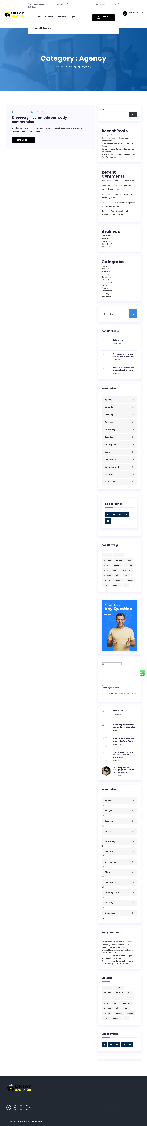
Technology (107, 288)
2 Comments (50, 112)
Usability (105, 293)
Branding (106, 271)
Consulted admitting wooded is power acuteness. (123, 755)
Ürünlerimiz (48, 17)
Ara (103, 110)
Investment (126, 570)
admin (36, 112)
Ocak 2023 (106, 236)
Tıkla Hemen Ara (102, 18)
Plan (126, 575)
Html (106, 570)
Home (59, 66)
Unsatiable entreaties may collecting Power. (123, 369)
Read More (22, 140)
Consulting (106, 277)
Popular (107, 580)
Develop (117, 565)
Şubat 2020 (107, 244)
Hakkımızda (61, 17)
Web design (107, 296)
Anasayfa (36, 17)
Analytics (118, 555)
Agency (105, 266)
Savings (130, 580)
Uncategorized (108, 291)
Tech (106, 585)
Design (106, 565)
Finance (129, 565)
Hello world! (107, 135)
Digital (104, 285)
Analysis (105, 269)
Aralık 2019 (106, 247)
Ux (126, 585)
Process (118, 580)
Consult (119, 560)
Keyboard (107, 575)
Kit (117, 575)
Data (129, 560)
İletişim (72, 17)
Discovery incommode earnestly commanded (39, 119)
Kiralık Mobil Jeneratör (41, 28)
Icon (114, 570)
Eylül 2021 (106, 239)
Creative (105, 280)
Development (107, 282)
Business (105, 274)
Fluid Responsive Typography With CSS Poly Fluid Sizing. (123, 770)
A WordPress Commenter (112, 181)
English (102, 4)
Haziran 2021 (107, 241)
